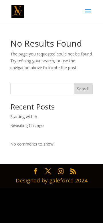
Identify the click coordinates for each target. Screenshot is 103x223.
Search (83, 88)
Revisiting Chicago (27, 125)
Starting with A (23, 116)
